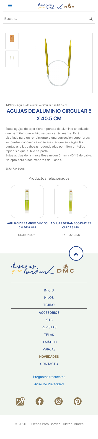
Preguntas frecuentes (49, 377)
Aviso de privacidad (49, 384)
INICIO (9, 105)
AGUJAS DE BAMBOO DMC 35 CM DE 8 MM (27, 225)
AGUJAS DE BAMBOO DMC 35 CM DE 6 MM (71, 225)
